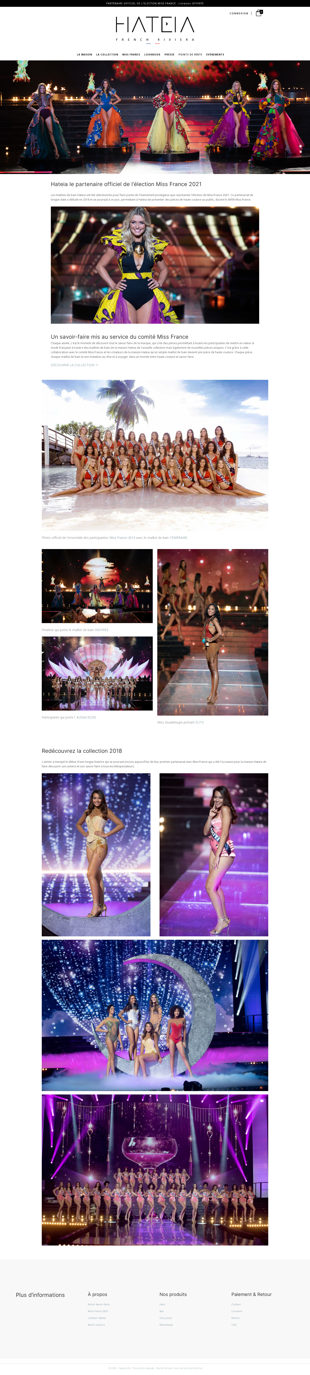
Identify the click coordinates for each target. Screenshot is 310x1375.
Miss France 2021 (98, 1311)
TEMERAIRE (178, 537)
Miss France (131, 54)
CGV (234, 1324)
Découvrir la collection (72, 365)
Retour (235, 1318)
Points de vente (190, 54)
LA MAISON (84, 54)
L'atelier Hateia (97, 1318)
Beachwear (166, 1324)
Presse (170, 54)
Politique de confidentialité (96, 1361)
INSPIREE (101, 630)
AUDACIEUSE (86, 717)
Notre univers (96, 1324)
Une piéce (166, 1318)
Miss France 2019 (122, 537)
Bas (162, 1311)
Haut (162, 1304)
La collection (107, 54)
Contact (236, 1304)
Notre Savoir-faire (99, 1304)
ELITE (199, 722)
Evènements (215, 54)
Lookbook (152, 54)
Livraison (236, 1311)
